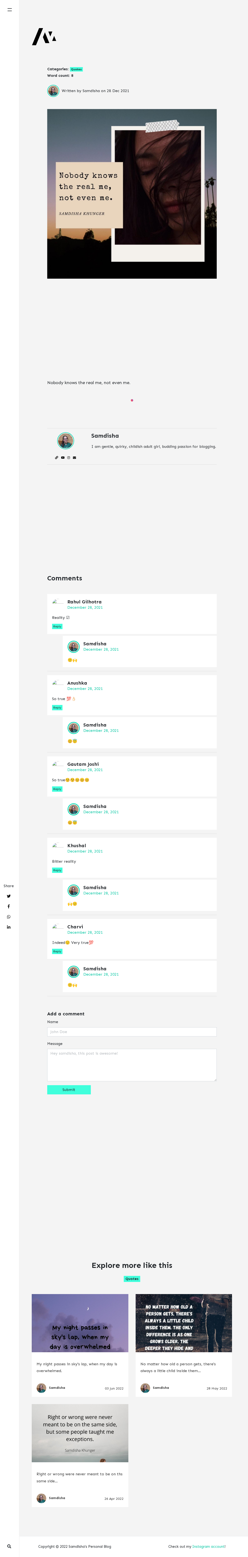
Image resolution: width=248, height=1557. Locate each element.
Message (54, 1043)
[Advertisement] (132, 331)
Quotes (76, 69)
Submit (68, 1089)
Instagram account (208, 1546)
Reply (57, 626)
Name (52, 1022)
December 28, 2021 (85, 607)
